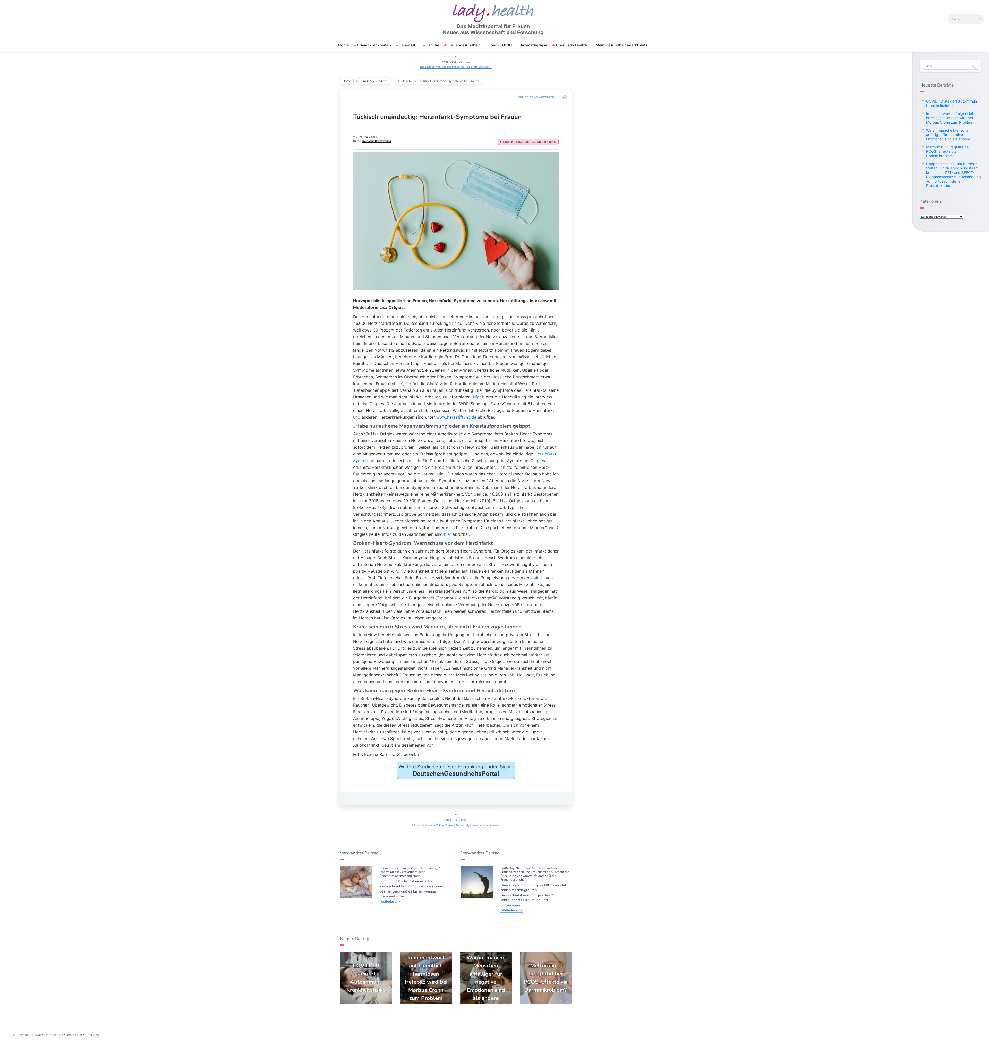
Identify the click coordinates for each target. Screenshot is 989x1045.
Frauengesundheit (464, 45)
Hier (477, 397)
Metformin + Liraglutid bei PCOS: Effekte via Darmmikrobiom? (947, 151)
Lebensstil (408, 45)
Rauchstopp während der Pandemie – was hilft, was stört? (456, 66)
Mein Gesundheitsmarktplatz (621, 45)
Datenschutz (54, 1035)
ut (540, 577)
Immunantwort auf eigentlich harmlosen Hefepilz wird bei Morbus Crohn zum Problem (950, 117)
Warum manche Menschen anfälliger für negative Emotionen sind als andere (948, 134)
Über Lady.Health (571, 45)
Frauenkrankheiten (374, 45)
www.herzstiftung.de (456, 417)
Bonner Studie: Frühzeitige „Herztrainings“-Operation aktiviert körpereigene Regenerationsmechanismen (410, 872)
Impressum (74, 1035)
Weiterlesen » (390, 901)
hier (447, 534)
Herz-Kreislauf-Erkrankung (528, 142)
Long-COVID (500, 45)
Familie (432, 45)
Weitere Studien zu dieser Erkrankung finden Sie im (456, 771)
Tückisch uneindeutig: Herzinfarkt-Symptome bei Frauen (437, 117)
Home (343, 45)
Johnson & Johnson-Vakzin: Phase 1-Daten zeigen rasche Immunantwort (456, 825)
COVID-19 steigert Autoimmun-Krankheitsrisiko (952, 103)
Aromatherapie (533, 45)
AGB (38, 1035)
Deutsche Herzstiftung (376, 140)
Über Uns (91, 1035)
